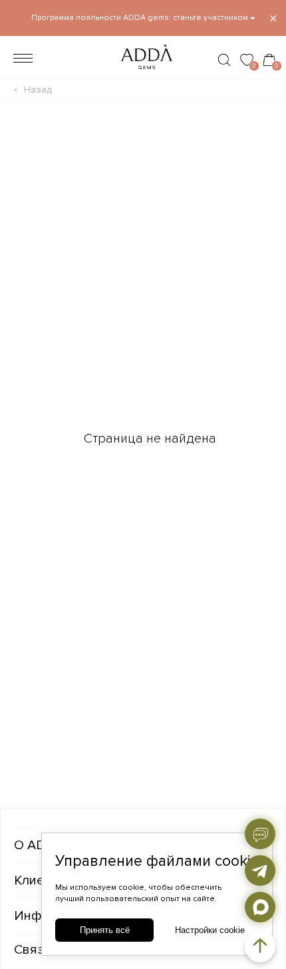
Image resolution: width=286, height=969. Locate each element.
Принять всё (105, 930)
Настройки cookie (210, 930)
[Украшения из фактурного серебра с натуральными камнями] (142, 73)
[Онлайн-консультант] (260, 834)
